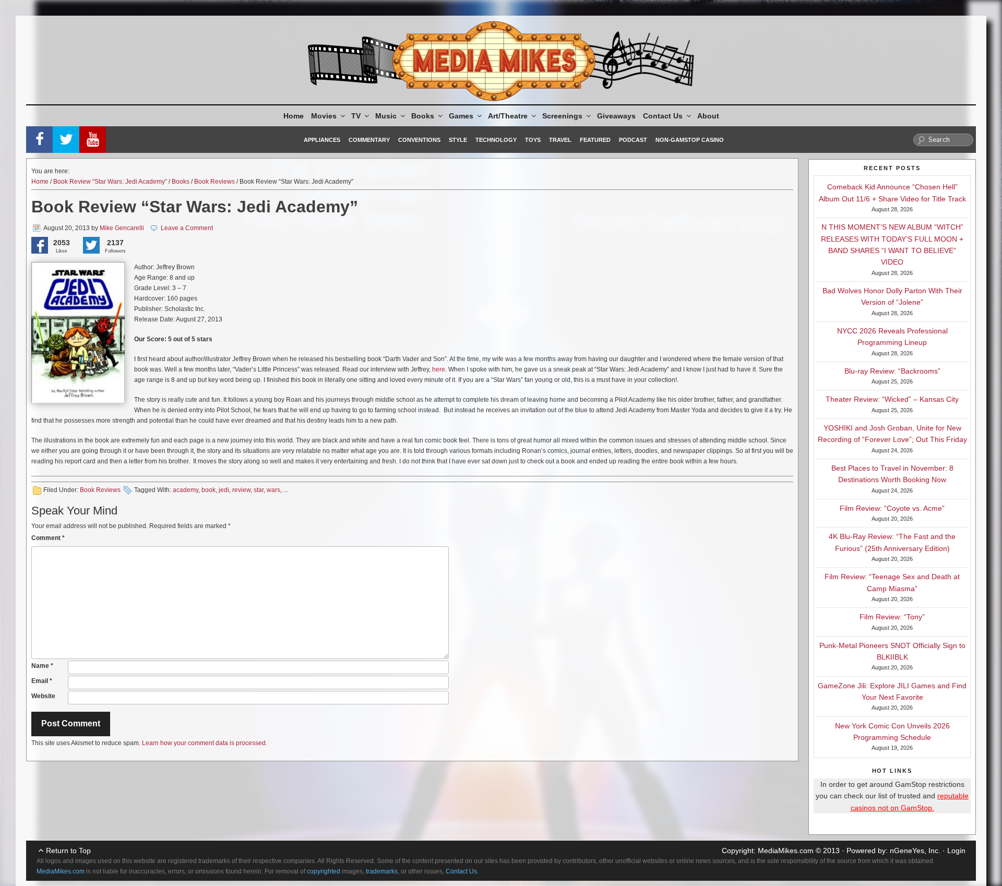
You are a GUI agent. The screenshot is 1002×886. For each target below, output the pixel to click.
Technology (496, 140)
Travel (560, 140)
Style (458, 140)
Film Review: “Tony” (892, 617)
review (241, 490)
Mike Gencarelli (122, 228)
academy (185, 490)
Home (293, 116)
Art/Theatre (508, 116)
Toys (533, 140)
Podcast (633, 140)
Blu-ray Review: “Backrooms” (892, 371)
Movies (324, 116)
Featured (595, 140)
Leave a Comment (187, 228)
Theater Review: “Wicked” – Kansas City (892, 399)
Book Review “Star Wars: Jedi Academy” (110, 181)
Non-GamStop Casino (689, 140)
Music (386, 116)
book (208, 490)
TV (356, 116)
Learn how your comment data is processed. (204, 743)
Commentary (369, 140)
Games (461, 116)
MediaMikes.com (786, 850)
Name (42, 665)
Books (422, 116)
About (708, 116)
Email (41, 681)
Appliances (322, 140)
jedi (224, 490)
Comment (48, 538)
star (259, 490)
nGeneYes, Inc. (915, 850)
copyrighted (323, 871)
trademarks (382, 871)
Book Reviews (214, 181)
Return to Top (68, 850)
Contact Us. (462, 871)
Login (956, 850)
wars (273, 490)
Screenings (562, 116)
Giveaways (616, 116)
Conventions (419, 140)
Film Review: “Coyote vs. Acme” (892, 508)
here (438, 369)
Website (43, 696)
